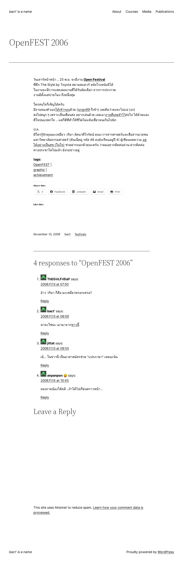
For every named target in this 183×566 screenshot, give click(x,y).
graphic (39, 170)
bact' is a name (20, 11)
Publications (165, 11)
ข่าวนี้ (75, 325)
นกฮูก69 (84, 109)
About (116, 11)
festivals (80, 234)
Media (146, 11)
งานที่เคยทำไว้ (115, 115)
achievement (43, 175)
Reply (45, 301)
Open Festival (94, 79)
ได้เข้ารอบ (62, 109)
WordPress (166, 552)
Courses (132, 11)
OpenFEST (41, 164)
